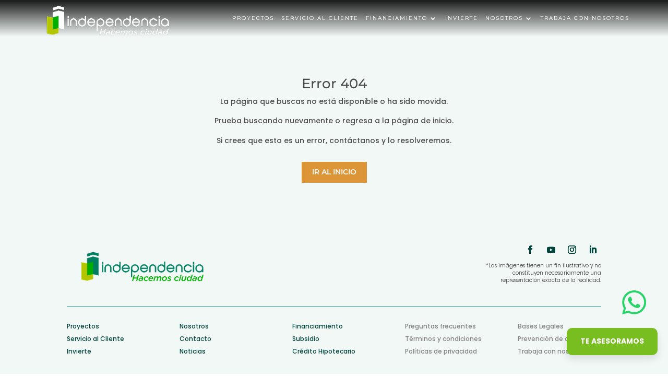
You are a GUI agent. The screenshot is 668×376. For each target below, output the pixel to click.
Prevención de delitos (552, 338)
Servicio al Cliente (95, 338)
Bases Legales (541, 326)
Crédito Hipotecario (323, 351)
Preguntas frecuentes (440, 326)
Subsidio (305, 338)
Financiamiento (396, 18)
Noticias (193, 351)
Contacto (195, 338)
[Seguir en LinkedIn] (592, 249)
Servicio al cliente (320, 18)
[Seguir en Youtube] (551, 249)
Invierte (461, 18)
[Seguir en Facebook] (530, 249)
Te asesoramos (612, 341)
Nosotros (504, 18)
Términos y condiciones (443, 338)
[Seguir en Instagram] (572, 249)
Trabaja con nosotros (585, 18)
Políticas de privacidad (441, 351)
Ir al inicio (334, 172)
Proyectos (253, 18)
